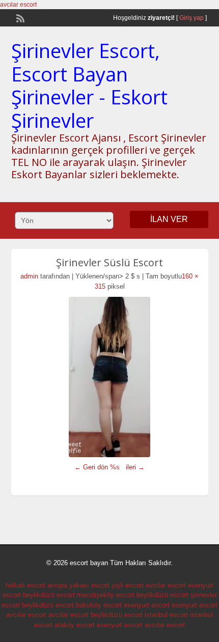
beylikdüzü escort (49, 595)
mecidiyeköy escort (105, 595)
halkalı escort (25, 585)
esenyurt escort (147, 605)
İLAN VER (169, 219)
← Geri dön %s (97, 467)
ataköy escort (74, 625)
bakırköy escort (99, 605)
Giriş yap (191, 17)
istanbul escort (166, 615)
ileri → (135, 467)
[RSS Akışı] (19, 17)
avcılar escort (18, 4)
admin (29, 276)
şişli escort (128, 585)
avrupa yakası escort (78, 585)
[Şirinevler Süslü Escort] (110, 377)
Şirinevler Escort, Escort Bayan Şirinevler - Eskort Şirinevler (89, 85)
